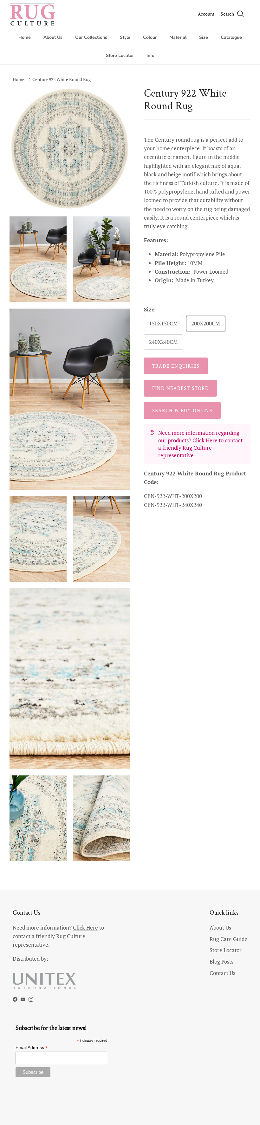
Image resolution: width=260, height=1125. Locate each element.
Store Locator (120, 55)
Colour (150, 37)
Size (203, 37)
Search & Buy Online (182, 410)
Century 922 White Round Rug (61, 79)
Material (177, 37)
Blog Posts (221, 961)
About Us (52, 37)
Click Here (205, 440)
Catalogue (231, 37)
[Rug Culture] (33, 14)
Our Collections (91, 37)
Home (24, 37)
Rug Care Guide (228, 939)
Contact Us (222, 973)
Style (125, 37)
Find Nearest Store (180, 388)
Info (150, 55)
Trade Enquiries (175, 366)
